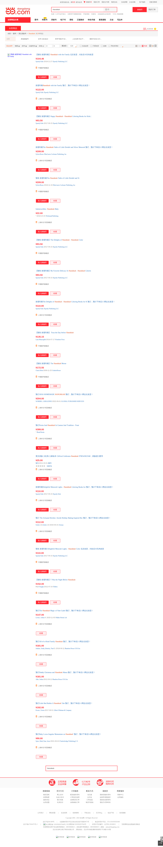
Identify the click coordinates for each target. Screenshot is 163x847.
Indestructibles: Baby (47, 209)
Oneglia (41, 587)
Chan (44, 741)
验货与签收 (89, 802)
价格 (40, 46)
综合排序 (9, 46)
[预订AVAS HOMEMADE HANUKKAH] (20, 406)
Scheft (37, 525)
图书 (36, 20)
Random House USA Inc (72, 648)
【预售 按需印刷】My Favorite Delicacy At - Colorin (63, 271)
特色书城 (91, 20)
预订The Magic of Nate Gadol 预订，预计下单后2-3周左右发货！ (64, 611)
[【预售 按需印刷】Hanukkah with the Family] (20, 66)
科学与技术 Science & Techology (61, 39)
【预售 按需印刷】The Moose (51, 363)
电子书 (63, 20)
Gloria (42, 710)
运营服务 (120, 797)
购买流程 (46, 795)
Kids (41, 61)
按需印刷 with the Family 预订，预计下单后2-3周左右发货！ (63, 85)
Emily (43, 648)
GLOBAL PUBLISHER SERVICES (73, 401)
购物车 (89, 2)
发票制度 (46, 797)
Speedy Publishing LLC (60, 61)
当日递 (89, 795)
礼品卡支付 (60, 797)
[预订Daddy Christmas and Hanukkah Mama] (20, 684)
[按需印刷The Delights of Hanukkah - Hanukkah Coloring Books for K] (20, 313)
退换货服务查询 (105, 795)
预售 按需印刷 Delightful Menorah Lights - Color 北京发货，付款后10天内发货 (70, 549)
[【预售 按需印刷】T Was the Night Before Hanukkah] (20, 591)
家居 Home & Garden (96, 39)
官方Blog (99, 813)
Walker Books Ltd (61, 617)
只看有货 (96, 46)
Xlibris (55, 587)
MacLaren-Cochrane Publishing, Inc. (55, 154)
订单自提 (90, 800)
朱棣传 (93, 14)
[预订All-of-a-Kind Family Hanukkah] (20, 653)
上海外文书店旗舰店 (45, 99)
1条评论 (49, 466)
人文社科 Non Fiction (78, 39)
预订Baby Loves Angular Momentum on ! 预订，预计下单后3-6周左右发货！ (68, 734)
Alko (37, 679)
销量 (16, 46)
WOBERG (39, 401)
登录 (73, 2)
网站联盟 (52, 813)
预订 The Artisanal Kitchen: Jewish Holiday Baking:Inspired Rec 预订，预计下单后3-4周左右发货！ (73, 518)
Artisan (61, 525)
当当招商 (64, 813)
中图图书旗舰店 (43, 68)
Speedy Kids (57, 494)
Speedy (38, 61)
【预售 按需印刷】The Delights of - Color (59, 240)
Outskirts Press (60, 339)
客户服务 (142, 2)
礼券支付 (60, 802)
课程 (71, 20)
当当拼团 (124, 2)
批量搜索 (150, 29)
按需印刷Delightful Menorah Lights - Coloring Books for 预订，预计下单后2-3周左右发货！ (74, 487)
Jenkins (38, 648)
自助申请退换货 (105, 797)
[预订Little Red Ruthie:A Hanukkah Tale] (20, 715)
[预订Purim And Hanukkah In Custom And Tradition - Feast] (20, 437)
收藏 (55, 77)
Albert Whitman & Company (62, 710)
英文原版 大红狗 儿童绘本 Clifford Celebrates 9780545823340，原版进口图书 (69, 456)
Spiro (37, 741)
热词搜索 (122, 813)
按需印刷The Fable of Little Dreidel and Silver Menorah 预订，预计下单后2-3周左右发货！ (74, 147)
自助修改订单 (74, 802)
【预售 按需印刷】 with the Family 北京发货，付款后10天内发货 (64, 55)
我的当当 (114, 2)
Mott (41, 370)
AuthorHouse (56, 370)
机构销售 (76, 813)
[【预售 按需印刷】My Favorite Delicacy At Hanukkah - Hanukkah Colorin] (20, 282)
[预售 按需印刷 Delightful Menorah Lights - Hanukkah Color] (20, 560)
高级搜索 (120, 14)
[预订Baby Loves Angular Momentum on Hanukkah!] (20, 746)
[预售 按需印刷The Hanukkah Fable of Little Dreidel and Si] (20, 189)
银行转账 (60, 800)
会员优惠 (46, 802)
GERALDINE (47, 401)
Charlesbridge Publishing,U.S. (69, 741)
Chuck (38, 370)
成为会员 (79, 2)
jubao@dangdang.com (112, 827)
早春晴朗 (86, 14)
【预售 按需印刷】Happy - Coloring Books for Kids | (63, 116)
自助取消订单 (74, 800)
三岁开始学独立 (60, 14)
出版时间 (32, 46)
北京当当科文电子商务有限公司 (63, 829)
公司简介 (41, 813)
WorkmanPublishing (52, 216)
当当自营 (85, 46)
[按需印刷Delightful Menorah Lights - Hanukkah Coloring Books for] (20, 498)
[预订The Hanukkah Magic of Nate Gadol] (20, 622)
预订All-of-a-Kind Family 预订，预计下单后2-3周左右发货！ (63, 641)
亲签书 (54, 20)
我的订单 (97, 2)
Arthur (42, 617)
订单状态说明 (74, 797)
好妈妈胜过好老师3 (104, 14)
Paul (52, 648)
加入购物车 (42, 77)
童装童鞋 (102, 20)
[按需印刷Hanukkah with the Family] (20, 97)
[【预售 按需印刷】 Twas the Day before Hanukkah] (20, 344)
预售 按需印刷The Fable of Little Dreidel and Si (57, 178)
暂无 (37, 463)
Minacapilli (42, 339)
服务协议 (46, 800)
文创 (111, 20)
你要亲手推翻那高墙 (74, 14)
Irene (48, 741)
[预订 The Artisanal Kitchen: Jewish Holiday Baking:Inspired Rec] (20, 529)
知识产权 (111, 813)
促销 (104, 46)
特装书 (44, 20)
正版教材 (80, 20)
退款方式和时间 (105, 802)
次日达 (89, 797)
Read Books (40, 432)
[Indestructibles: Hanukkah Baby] (20, 220)
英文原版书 (22, 33)
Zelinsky (47, 648)
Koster (38, 710)
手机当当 (87, 813)
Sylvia (37, 154)
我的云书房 (105, 2)
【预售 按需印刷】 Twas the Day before (55, 333)
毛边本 (120, 20)
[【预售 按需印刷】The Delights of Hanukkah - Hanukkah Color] (20, 251)
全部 (9, 33)
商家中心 (120, 795)
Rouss (42, 154)
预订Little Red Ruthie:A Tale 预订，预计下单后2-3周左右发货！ (64, 703)
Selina (41, 679)
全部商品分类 (13, 20)
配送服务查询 (74, 795)
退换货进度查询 (105, 800)
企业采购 (132, 2)
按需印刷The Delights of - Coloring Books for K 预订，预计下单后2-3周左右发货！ (75, 302)
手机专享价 (114, 46)
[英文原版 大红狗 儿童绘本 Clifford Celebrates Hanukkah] (20, 467)
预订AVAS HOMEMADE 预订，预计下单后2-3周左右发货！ (64, 394)
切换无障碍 (153, 2)
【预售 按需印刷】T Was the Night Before (55, 580)
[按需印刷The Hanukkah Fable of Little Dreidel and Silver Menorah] (20, 159)
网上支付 (60, 795)
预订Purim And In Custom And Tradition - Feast (57, 425)
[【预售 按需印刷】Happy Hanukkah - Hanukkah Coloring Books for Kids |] (20, 128)
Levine (38, 617)
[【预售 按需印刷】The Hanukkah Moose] (20, 375)
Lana (37, 339)
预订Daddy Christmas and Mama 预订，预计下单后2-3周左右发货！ (65, 672)
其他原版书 (25, 39)
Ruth (41, 741)
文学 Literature (43, 39)
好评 (23, 46)
